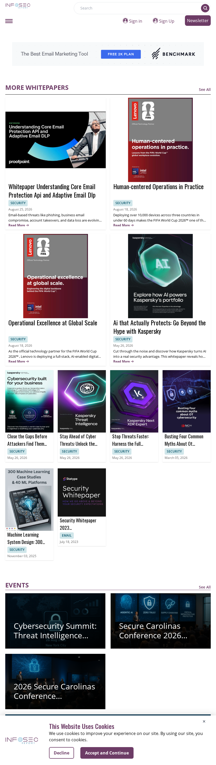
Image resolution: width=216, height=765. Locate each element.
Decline (61, 753)
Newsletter (198, 20)
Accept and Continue (107, 753)
